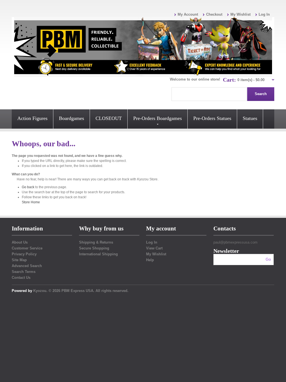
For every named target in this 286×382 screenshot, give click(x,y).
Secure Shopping (94, 248)
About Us (20, 242)
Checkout (214, 14)
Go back (28, 187)
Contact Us (21, 277)
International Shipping (98, 254)
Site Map (19, 260)
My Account (188, 14)
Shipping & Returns (96, 242)
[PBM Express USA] (143, 47)
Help (150, 260)
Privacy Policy (24, 254)
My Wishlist (240, 14)
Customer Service (27, 248)
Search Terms (23, 272)
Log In (264, 14)
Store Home (31, 202)
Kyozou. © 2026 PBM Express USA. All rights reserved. (80, 291)
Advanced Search (27, 266)
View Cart (154, 248)
